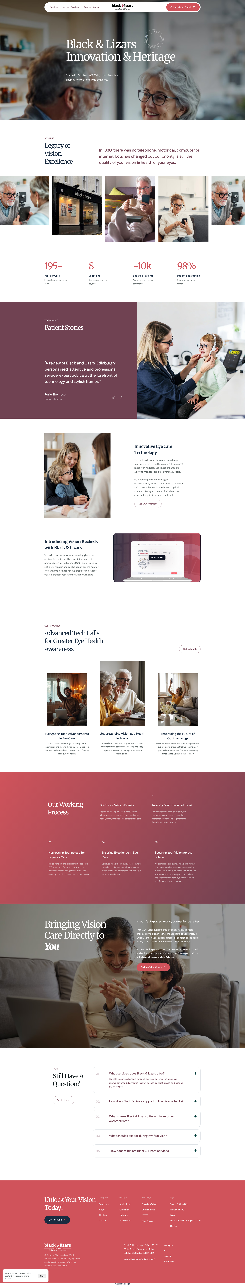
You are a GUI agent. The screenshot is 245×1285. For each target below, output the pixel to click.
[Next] (121, 397)
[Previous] (113, 397)
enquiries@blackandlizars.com (139, 1258)
